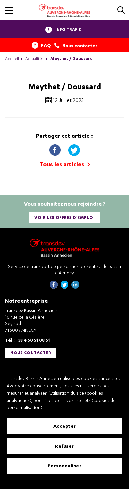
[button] (9, 10)
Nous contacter (30, 352)
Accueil (12, 58)
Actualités (34, 58)
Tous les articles (62, 164)
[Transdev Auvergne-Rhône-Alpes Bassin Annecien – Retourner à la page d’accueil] (64, 247)
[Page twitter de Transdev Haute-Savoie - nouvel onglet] (64, 287)
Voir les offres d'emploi (64, 217)
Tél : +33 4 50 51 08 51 (27, 340)
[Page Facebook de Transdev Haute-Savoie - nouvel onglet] (54, 287)
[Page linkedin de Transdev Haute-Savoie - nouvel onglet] (75, 287)
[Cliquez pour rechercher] (121, 10)
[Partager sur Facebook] (55, 148)
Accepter (64, 426)
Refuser (64, 446)
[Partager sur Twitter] (74, 148)
